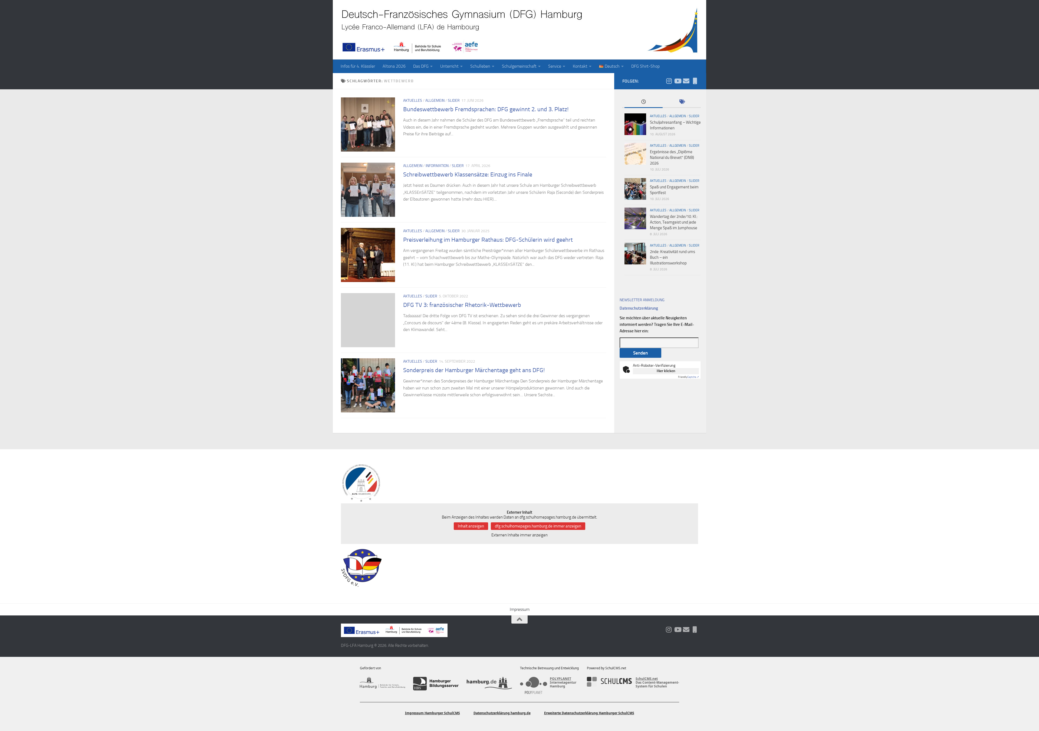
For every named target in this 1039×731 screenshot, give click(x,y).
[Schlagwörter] (682, 102)
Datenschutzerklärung (639, 308)
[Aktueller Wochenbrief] (686, 81)
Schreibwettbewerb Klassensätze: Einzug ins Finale (467, 174)
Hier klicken (666, 371)
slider (454, 100)
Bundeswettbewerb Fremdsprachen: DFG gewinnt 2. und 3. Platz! (485, 109)
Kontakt (580, 66)
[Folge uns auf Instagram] (669, 81)
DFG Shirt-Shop (645, 66)
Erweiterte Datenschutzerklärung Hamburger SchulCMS (589, 713)
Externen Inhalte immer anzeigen (519, 535)
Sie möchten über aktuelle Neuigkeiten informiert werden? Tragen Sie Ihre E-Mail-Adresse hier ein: (657, 324)
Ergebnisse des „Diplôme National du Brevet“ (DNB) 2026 (672, 157)
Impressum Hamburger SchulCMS (432, 713)
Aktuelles (412, 100)
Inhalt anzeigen (471, 526)
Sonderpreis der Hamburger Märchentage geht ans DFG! (474, 370)
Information (437, 165)
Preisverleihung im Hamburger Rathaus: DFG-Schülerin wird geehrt (488, 239)
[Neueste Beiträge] (643, 102)
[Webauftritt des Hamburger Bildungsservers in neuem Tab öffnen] (435, 683)
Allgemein (435, 100)
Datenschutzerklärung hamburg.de (502, 713)
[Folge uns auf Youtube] (677, 81)
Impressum (520, 609)
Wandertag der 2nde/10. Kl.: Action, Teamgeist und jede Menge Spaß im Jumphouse (674, 222)
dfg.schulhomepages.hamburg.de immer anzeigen (538, 526)
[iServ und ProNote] (695, 81)
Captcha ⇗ (688, 377)
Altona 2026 (394, 66)
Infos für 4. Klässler (358, 66)
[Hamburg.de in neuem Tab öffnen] (489, 683)
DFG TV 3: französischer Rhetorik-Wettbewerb (462, 305)
